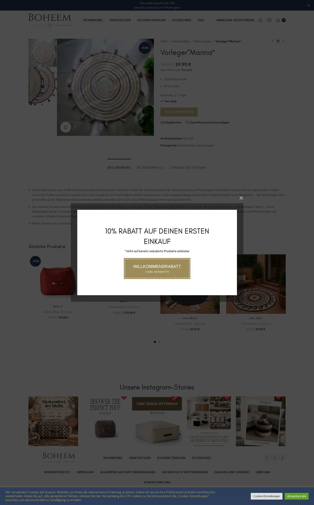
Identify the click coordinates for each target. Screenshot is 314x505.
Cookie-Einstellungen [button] (266, 496)
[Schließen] (241, 197)
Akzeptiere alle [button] (296, 496)
